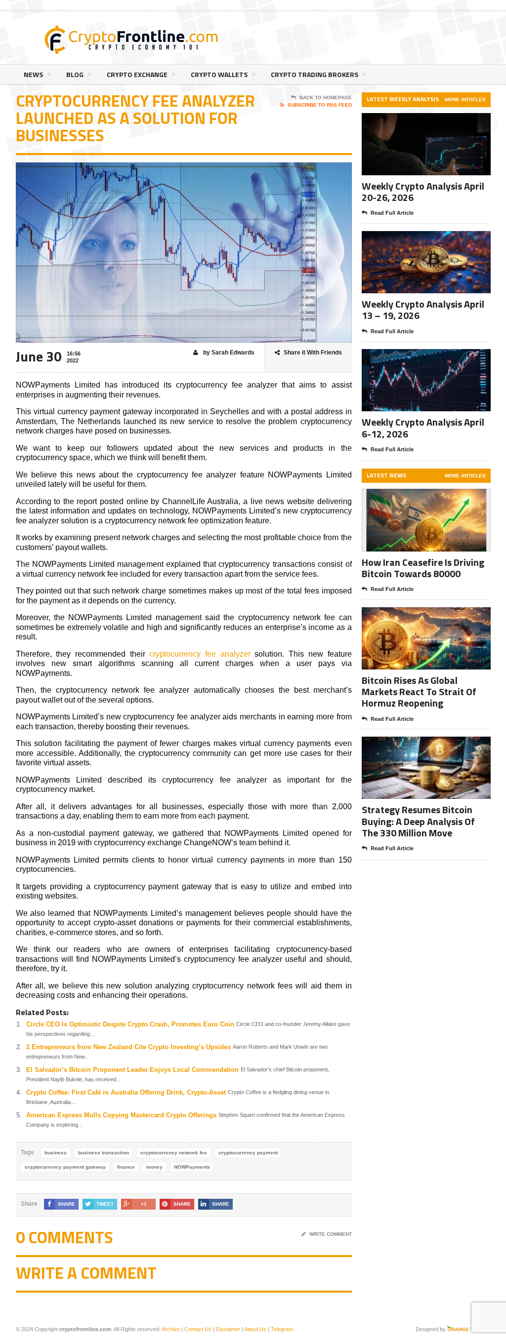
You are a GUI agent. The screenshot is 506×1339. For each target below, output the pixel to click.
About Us (255, 1329)
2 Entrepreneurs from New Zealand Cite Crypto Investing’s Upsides (128, 1047)
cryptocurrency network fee (173, 1152)
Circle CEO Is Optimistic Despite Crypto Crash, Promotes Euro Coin (130, 1024)
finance (126, 1167)
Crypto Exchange (137, 74)
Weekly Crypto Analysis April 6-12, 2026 (423, 427)
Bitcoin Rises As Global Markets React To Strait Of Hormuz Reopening (419, 691)
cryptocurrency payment (248, 1152)
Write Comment (330, 1234)
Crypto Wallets (219, 74)
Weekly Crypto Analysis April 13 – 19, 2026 (423, 309)
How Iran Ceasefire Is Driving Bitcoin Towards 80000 (423, 567)
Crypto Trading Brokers (314, 74)
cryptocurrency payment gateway (65, 1167)
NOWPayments (192, 1167)
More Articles (465, 99)
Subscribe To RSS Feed (320, 105)
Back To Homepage (325, 97)
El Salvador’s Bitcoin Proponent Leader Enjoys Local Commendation (132, 1069)
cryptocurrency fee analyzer (199, 654)
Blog (75, 74)
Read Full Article (392, 213)
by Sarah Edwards (228, 352)
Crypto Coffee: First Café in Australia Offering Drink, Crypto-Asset (126, 1092)
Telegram (282, 1329)
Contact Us (197, 1329)
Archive (171, 1329)
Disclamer (228, 1329)
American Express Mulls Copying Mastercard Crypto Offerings (121, 1115)
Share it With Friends (313, 352)
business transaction (103, 1152)
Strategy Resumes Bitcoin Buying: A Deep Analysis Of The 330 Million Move (418, 821)
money (154, 1167)
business (55, 1152)
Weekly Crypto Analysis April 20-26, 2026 (423, 191)
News (33, 74)
